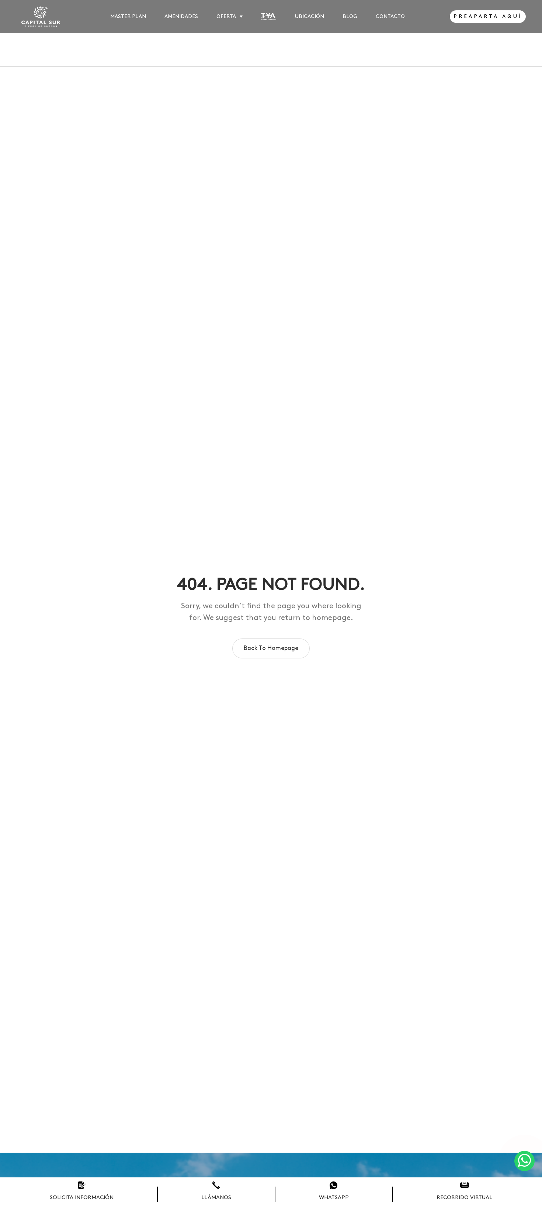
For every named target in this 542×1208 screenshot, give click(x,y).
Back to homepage (271, 648)
